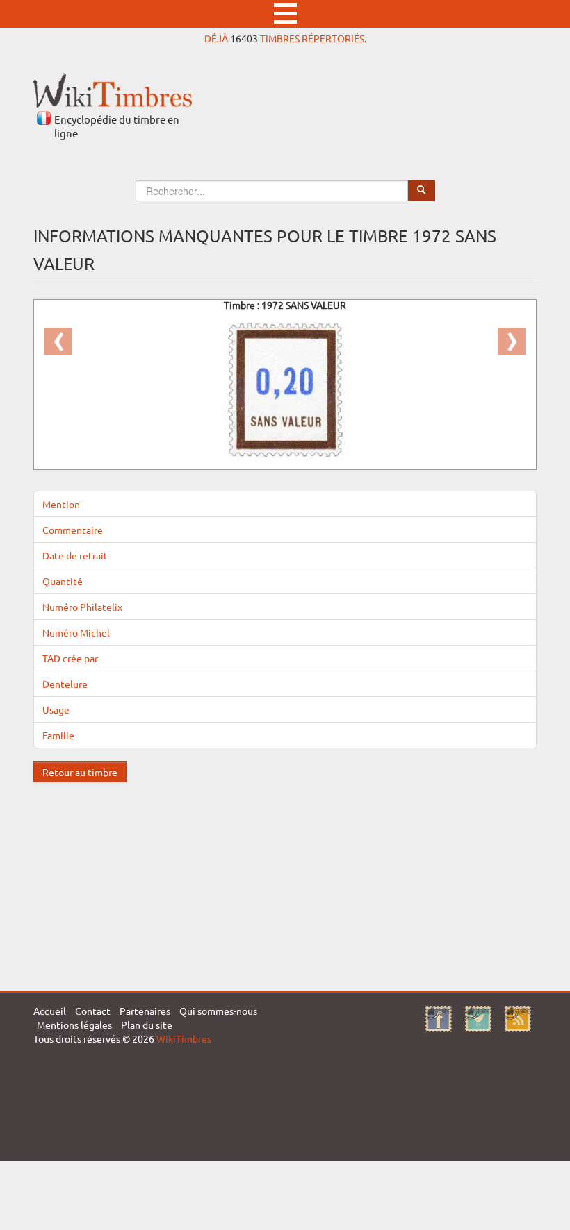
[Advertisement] (285, 879)
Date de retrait (75, 555)
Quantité (62, 581)
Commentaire (72, 529)
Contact (93, 1010)
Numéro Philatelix (82, 606)
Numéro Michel (76, 632)
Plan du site (146, 1024)
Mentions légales (74, 1024)
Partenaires (145, 1010)
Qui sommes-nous (218, 1010)
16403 (244, 38)
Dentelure (65, 683)
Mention (61, 504)
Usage (56, 709)
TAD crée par (70, 658)
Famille (58, 735)
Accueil (49, 1010)
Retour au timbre (79, 772)
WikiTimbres (183, 1038)
